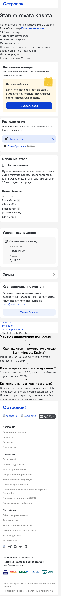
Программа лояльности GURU (19, 498)
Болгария (7, 325)
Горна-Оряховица (12, 329)
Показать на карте (32, 28)
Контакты (8, 437)
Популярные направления (17, 474)
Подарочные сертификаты (17, 503)
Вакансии (8, 442)
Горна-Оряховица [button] (16, 146)
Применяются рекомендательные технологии (28, 590)
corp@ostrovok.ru (14, 304)
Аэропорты (16, 139)
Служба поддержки (13, 464)
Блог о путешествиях (14, 469)
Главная (6, 322)
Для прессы (9, 447)
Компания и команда (14, 432)
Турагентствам (10, 520)
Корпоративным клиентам (17, 525)
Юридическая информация (17, 479)
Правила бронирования (15, 484)
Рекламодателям (12, 535)
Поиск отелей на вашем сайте (19, 530)
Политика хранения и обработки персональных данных (29, 585)
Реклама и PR (10, 540)
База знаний (9, 459)
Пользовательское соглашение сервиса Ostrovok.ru (25, 491)
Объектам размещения (15, 515)
